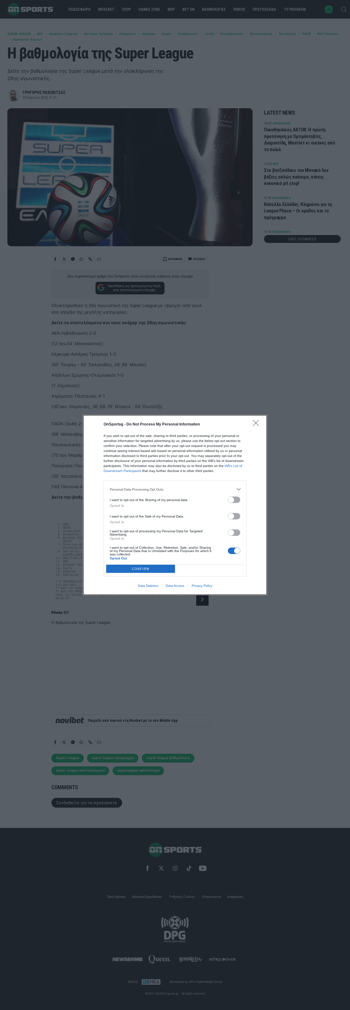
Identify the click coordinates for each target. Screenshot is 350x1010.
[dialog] (175, 505)
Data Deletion (148, 586)
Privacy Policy (202, 586)
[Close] (257, 424)
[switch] (234, 500)
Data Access (175, 586)
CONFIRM (141, 569)
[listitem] (175, 489)
